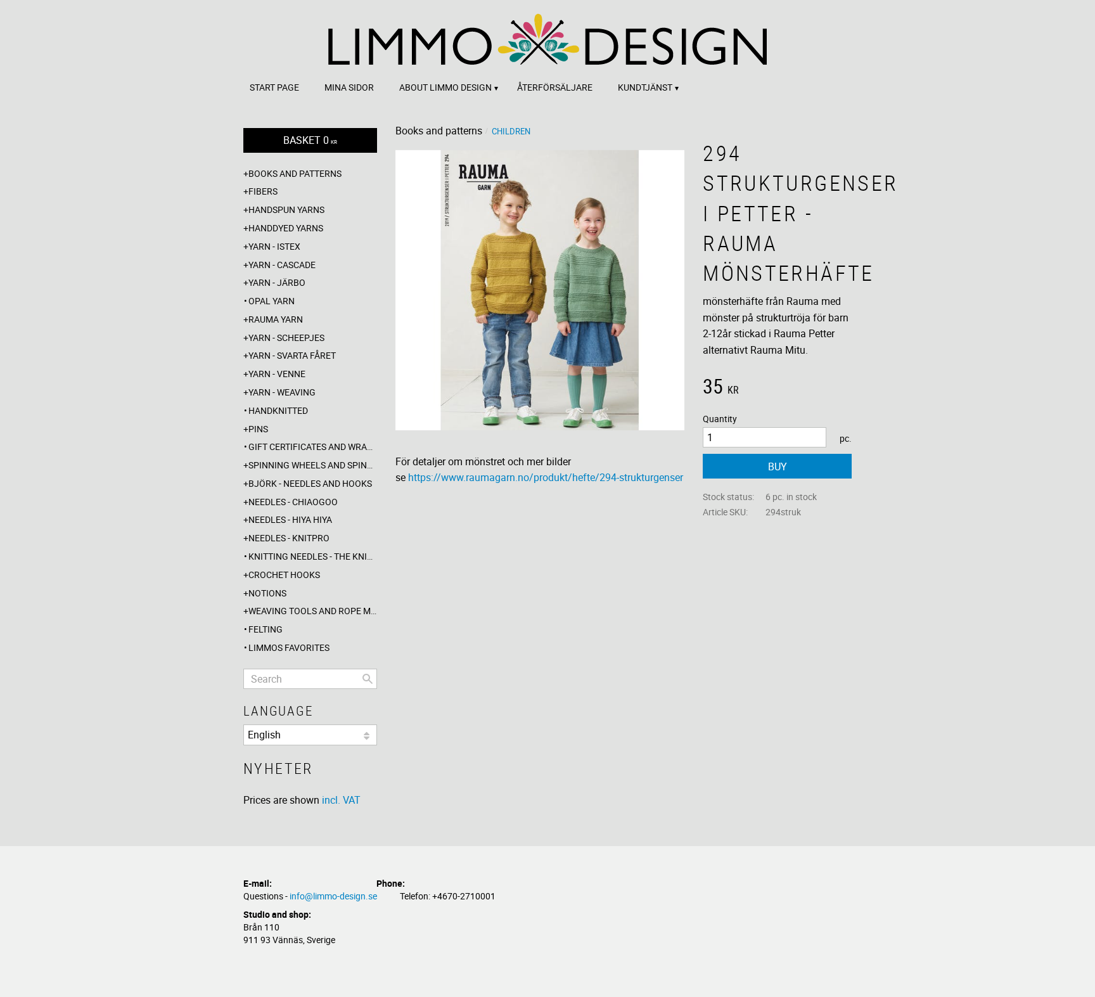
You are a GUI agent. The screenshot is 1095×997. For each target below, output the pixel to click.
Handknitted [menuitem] (278, 410)
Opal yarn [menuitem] (271, 301)
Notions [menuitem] (267, 593)
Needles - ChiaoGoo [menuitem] (293, 502)
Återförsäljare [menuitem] (554, 87)
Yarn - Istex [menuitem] (274, 246)
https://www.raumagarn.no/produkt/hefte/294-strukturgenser (545, 477)
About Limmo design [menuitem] (445, 87)
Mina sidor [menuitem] (349, 87)
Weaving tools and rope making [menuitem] (312, 611)
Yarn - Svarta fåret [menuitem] (292, 355)
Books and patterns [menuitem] (295, 173)
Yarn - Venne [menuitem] (276, 374)
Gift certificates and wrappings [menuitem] (312, 447)
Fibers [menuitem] (263, 191)
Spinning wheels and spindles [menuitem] (312, 465)
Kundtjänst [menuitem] (645, 87)
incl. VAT (341, 800)
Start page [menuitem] (274, 87)
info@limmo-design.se (333, 896)
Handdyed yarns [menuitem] (285, 228)
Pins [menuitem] (258, 429)
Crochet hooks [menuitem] (284, 575)
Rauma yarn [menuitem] (275, 319)
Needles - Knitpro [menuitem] (289, 538)
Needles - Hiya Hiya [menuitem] (290, 519)
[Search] (367, 678)
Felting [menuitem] (265, 629)
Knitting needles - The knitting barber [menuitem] (312, 556)
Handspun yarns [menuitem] (286, 209)
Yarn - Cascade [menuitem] (282, 265)
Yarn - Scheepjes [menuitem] (286, 337)
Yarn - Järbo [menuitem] (276, 282)
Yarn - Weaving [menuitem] (282, 392)
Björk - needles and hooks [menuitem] (310, 483)
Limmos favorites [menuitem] (289, 647)
